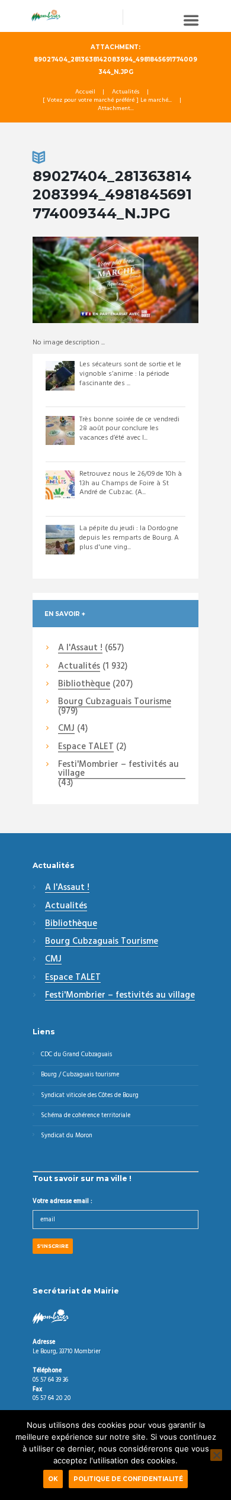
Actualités (125, 92)
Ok (53, 1478)
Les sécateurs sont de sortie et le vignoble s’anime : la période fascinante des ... (130, 374)
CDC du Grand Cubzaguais (76, 1055)
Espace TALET (86, 747)
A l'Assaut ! (80, 648)
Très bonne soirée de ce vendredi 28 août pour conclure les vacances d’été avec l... (129, 429)
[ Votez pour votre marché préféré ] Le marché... (107, 100)
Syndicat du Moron (66, 1136)
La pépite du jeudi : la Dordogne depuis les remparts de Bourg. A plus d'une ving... (129, 537)
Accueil (85, 92)
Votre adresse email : (62, 1201)
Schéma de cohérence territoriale (85, 1116)
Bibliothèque (84, 684)
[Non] (216, 1455)
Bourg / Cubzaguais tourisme (80, 1075)
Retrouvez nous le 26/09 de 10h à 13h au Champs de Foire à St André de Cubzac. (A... (130, 483)
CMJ (66, 729)
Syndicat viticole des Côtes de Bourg (90, 1096)
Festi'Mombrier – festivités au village (118, 769)
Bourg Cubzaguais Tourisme (114, 702)
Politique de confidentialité (128, 1478)
